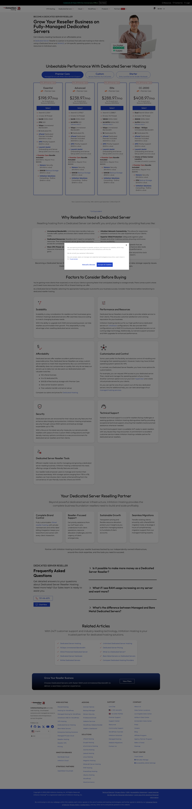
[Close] (126, 245)
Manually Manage (88, 264)
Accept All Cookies (105, 264)
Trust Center (74, 259)
